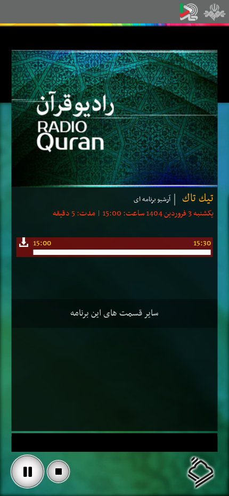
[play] (28, 471)
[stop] (58, 471)
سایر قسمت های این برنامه (114, 313)
